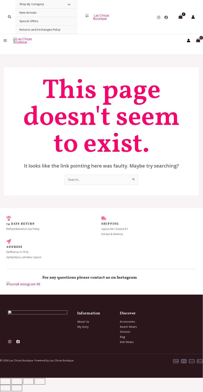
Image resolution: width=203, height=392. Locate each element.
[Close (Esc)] (39, 381)
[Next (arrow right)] (16, 388)
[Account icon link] (193, 17)
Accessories (127, 321)
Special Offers (28, 21)
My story (83, 327)
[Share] (28, 381)
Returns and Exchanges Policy (40, 29)
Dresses (125, 332)
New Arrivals (27, 12)
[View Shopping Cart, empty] (180, 17)
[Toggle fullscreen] (16, 381)
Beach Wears (128, 327)
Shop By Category (31, 4)
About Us (83, 321)
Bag (122, 337)
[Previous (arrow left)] (5, 388)
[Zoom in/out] (5, 381)
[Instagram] (158, 17)
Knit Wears (127, 342)
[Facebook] (166, 17)
